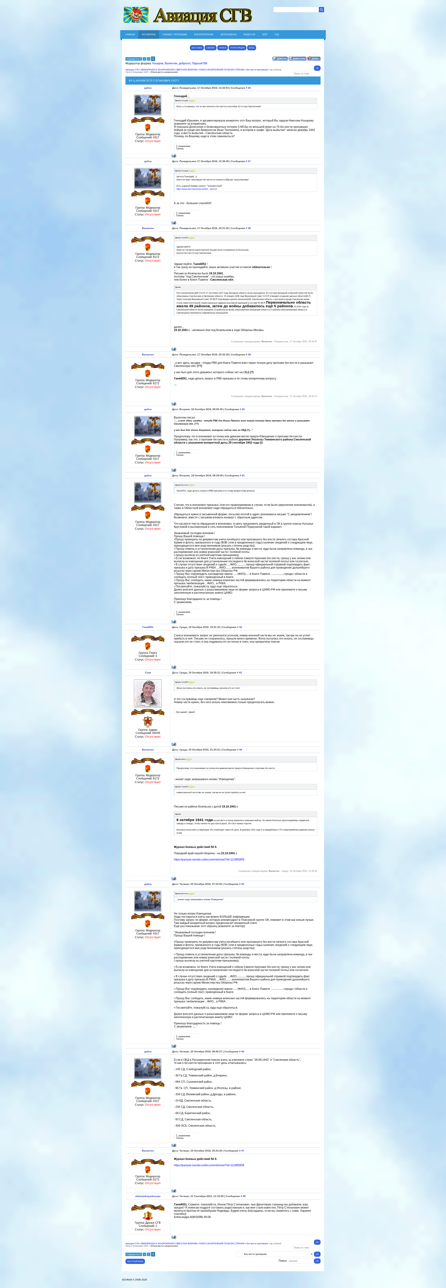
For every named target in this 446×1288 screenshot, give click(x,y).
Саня (148, 672)
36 (249, 87)
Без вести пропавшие (257, 69)
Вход (251, 48)
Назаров (157, 63)
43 (240, 672)
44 (240, 749)
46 (242, 1051)
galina (148, 87)
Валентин (171, 63)
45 (242, 884)
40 (243, 409)
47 (242, 1150)
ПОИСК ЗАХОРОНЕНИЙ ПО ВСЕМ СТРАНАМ (221, 69)
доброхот (184, 63)
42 (240, 627)
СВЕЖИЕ (210, 48)
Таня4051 (147, 627)
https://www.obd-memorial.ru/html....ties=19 (196, 189)
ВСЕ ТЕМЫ (197, 48)
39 (249, 354)
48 (244, 1196)
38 (249, 228)
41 (243, 475)
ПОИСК (222, 48)
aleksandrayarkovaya (147, 1196)
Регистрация (237, 48)
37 (249, 161)
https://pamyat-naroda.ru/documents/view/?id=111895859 (209, 859)
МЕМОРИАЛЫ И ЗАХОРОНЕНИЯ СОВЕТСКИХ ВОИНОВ (169, 69)
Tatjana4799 (199, 63)
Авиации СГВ (132, 69)
